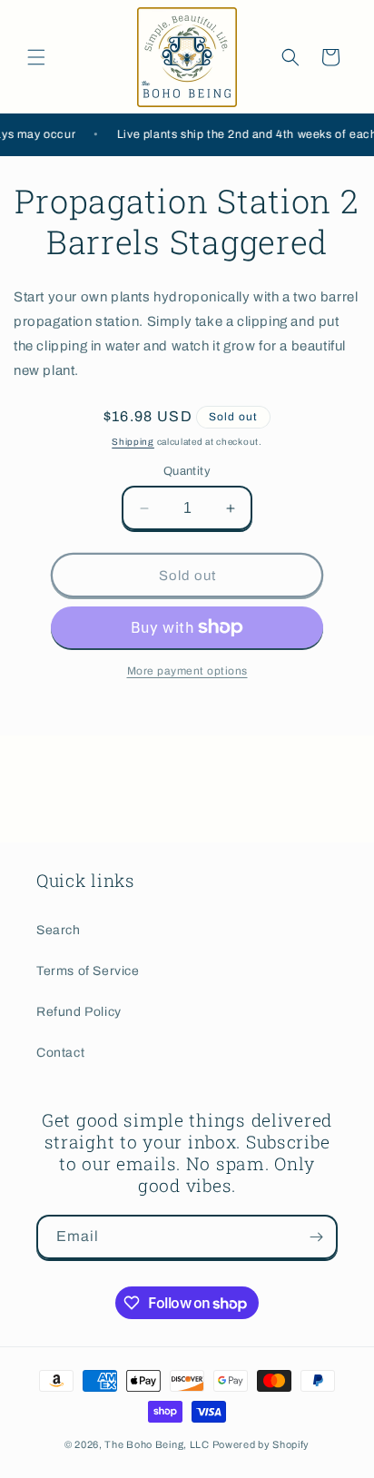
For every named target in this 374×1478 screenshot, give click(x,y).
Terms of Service (88, 971)
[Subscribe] (316, 1237)
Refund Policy (79, 1012)
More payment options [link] (187, 671)
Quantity (187, 471)
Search (58, 930)
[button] (36, 57)
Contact (60, 1052)
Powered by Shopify (261, 1444)
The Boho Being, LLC (156, 1444)
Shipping (133, 442)
